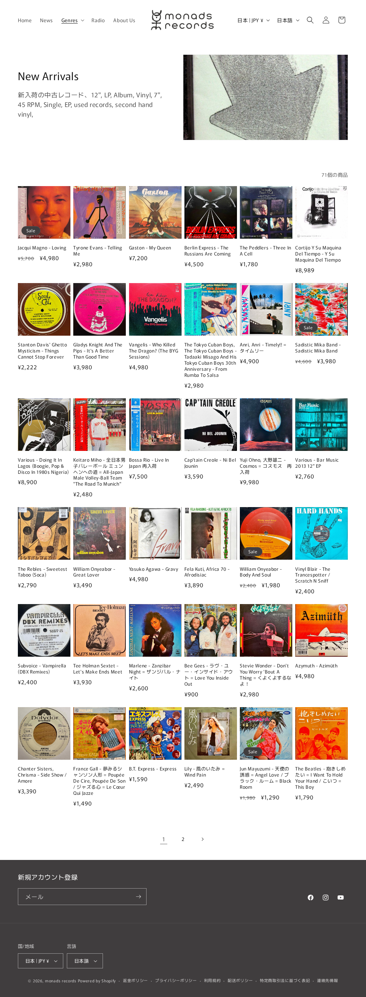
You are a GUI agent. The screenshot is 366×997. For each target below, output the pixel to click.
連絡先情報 (327, 980)
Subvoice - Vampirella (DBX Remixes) (42, 669)
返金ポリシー (135, 980)
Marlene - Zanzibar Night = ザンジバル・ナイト (155, 672)
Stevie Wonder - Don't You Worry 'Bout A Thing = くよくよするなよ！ (266, 675)
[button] (72, 20)
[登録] (138, 896)
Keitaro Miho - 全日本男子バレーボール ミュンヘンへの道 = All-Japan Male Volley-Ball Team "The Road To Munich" (99, 472)
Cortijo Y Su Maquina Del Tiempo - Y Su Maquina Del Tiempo (318, 254)
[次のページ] (202, 839)
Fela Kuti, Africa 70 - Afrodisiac (207, 572)
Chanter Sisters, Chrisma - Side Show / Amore (42, 775)
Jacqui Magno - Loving (42, 248)
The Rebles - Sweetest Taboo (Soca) (43, 572)
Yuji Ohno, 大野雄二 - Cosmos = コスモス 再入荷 (266, 466)
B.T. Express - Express (153, 769)
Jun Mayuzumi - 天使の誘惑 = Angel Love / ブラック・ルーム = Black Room (266, 778)
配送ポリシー (240, 980)
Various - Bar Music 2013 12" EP (316, 463)
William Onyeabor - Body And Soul (261, 572)
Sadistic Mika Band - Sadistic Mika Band (318, 348)
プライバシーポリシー (176, 980)
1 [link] (163, 839)
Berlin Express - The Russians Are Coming (207, 251)
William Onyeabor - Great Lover (94, 572)
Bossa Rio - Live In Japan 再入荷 (149, 463)
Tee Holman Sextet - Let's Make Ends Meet (97, 669)
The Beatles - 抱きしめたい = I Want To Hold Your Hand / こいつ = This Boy (320, 778)
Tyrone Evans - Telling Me (97, 251)
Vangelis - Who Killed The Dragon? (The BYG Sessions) (153, 351)
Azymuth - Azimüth (316, 666)
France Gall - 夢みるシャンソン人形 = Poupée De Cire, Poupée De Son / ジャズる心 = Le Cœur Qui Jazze (99, 781)
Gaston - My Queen (150, 248)
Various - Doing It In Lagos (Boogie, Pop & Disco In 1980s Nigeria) (43, 466)
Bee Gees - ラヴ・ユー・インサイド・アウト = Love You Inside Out (208, 675)
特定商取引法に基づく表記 (285, 980)
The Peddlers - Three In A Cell (265, 251)
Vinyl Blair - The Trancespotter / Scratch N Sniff (312, 575)
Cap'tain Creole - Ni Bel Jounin (210, 463)
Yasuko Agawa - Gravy (153, 569)
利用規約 (212, 980)
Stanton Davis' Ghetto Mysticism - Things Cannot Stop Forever (42, 351)
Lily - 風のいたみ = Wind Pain (204, 772)
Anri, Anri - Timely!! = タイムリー (263, 348)
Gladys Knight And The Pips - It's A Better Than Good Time (98, 351)
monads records (60, 980)
